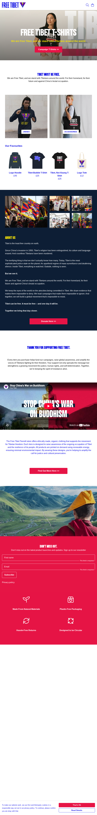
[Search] (87, 5)
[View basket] (92, 5)
